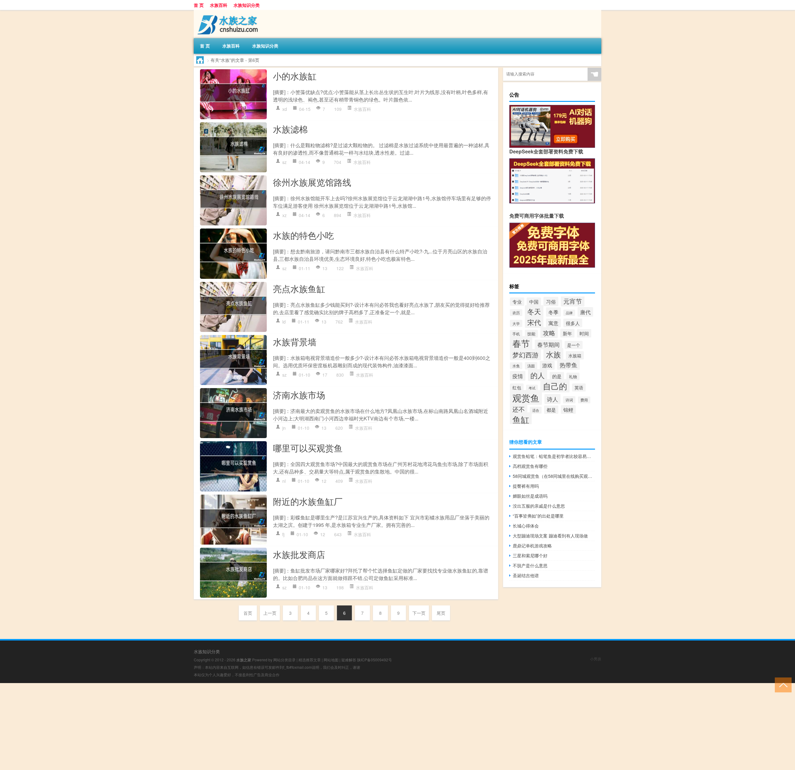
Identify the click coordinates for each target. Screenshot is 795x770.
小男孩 (595, 658)
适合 (535, 410)
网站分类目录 (284, 659)
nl (284, 481)
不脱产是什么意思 (530, 565)
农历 (516, 312)
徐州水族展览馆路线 (312, 182)
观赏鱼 (525, 397)
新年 (567, 333)
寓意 (553, 322)
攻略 (549, 332)
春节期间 (548, 344)
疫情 (517, 376)
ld (284, 322)
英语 (579, 387)
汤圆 (531, 366)
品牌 (569, 312)
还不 (518, 409)
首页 (247, 613)
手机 (516, 333)
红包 (516, 387)
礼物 (573, 376)
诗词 (569, 399)
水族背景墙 (294, 341)
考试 (532, 388)
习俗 (551, 301)
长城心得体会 (526, 526)
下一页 (418, 613)
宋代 (534, 322)
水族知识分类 (247, 5)
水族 (553, 354)
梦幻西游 (525, 354)
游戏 (547, 365)
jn (284, 428)
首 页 (199, 5)
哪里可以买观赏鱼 (308, 448)
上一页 (269, 613)
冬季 (553, 312)
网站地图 (331, 659)
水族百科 (218, 5)
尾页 (441, 613)
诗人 (552, 399)
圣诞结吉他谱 (526, 575)
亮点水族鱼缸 (299, 288)
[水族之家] (226, 12)
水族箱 (574, 355)
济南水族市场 (299, 394)
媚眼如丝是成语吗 (530, 496)
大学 (516, 323)
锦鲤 (568, 409)
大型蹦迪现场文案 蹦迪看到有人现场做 (550, 535)
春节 (521, 343)
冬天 (534, 311)
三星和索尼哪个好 (530, 555)
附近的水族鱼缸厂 (308, 501)
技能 (531, 334)
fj (283, 534)
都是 (551, 409)
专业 (517, 301)
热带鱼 (568, 364)
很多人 (573, 322)
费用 (584, 399)
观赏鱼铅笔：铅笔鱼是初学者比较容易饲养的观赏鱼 (554, 456)
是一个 (573, 345)
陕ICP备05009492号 (374, 659)
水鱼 (516, 365)
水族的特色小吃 (303, 235)
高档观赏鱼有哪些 (530, 466)
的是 (556, 376)
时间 (584, 333)
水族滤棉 (290, 129)
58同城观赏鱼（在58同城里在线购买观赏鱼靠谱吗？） (554, 476)
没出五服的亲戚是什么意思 (539, 506)
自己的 (555, 386)
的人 (537, 375)
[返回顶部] (782, 684)
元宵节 (572, 301)
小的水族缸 (294, 76)
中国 (533, 301)
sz (284, 162)
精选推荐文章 (309, 659)
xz (284, 215)
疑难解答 (348, 659)
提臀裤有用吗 (526, 486)
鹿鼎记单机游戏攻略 (532, 545)
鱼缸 (520, 419)
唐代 (585, 312)
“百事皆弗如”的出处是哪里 (538, 516)
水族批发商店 (299, 554)
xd (284, 109)
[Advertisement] (186, 726)
